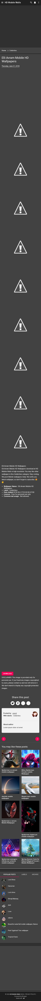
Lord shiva (11, 892)
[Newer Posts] (4, 739)
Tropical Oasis (13, 937)
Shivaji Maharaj (13, 899)
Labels (24, 874)
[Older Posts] (37, 739)
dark (9, 905)
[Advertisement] (20, 26)
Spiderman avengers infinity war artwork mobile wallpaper (9, 861)
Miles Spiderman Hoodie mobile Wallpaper (28, 772)
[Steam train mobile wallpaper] (30, 786)
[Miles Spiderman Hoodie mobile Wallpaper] (30, 759)
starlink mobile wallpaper (7, 797)
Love (9, 911)
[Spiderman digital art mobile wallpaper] (30, 817)
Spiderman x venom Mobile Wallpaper (9, 822)
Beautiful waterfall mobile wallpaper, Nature (23, 924)
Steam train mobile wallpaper (29, 797)
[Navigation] (2, 2)
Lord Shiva (11, 880)
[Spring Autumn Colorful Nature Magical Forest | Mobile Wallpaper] (30, 848)
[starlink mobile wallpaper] (10, 786)
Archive (35, 874)
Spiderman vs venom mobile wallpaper (9, 771)
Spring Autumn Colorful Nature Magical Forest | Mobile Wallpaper (30, 861)
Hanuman (11, 886)
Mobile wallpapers (15, 477)
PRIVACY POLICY (30, 994)
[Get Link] (23, 703)
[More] (28, 703)
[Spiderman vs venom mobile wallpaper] (10, 759)
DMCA (22, 994)
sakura (10, 918)
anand (15, 713)
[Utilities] (39, 2)
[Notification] (35, 2)
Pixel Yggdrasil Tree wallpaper (18, 930)
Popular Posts (9, 874)
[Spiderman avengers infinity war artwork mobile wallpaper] (10, 848)
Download (7, 673)
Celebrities (18, 474)
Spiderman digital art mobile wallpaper (29, 835)
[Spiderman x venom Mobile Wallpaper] (10, 810)
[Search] (31, 2)
